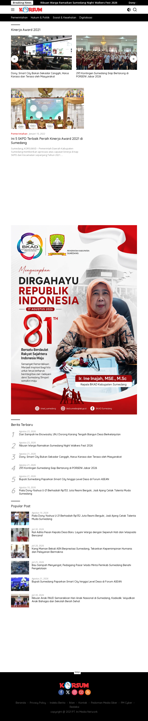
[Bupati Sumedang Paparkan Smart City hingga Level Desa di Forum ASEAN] (20, 584)
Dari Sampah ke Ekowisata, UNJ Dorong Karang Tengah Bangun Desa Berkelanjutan (70, 434)
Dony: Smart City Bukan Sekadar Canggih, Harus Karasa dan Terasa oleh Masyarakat (40, 75)
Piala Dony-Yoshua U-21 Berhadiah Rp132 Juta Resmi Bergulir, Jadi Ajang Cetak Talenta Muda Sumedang (75, 492)
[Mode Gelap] (129, 10)
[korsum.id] (30, 10)
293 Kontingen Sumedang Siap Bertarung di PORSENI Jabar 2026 (102, 75)
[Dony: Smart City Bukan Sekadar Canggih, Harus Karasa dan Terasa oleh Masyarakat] (41, 52)
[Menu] (13, 10)
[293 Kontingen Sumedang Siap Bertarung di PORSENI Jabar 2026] (106, 52)
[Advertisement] (74, 189)
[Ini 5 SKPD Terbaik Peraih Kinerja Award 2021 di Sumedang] (47, 108)
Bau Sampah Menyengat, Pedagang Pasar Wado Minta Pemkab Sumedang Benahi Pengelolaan (81, 566)
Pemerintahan (19, 133)
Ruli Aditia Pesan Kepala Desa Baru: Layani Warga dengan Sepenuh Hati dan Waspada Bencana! (84, 534)
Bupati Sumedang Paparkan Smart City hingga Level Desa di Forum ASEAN (64, 479)
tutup (77, 672)
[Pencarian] (135, 10)
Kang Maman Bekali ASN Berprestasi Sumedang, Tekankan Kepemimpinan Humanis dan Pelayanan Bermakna (82, 550)
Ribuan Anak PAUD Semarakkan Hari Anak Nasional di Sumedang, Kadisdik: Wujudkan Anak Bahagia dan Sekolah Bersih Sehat (83, 599)
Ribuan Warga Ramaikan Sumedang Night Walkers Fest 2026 (60, 2)
